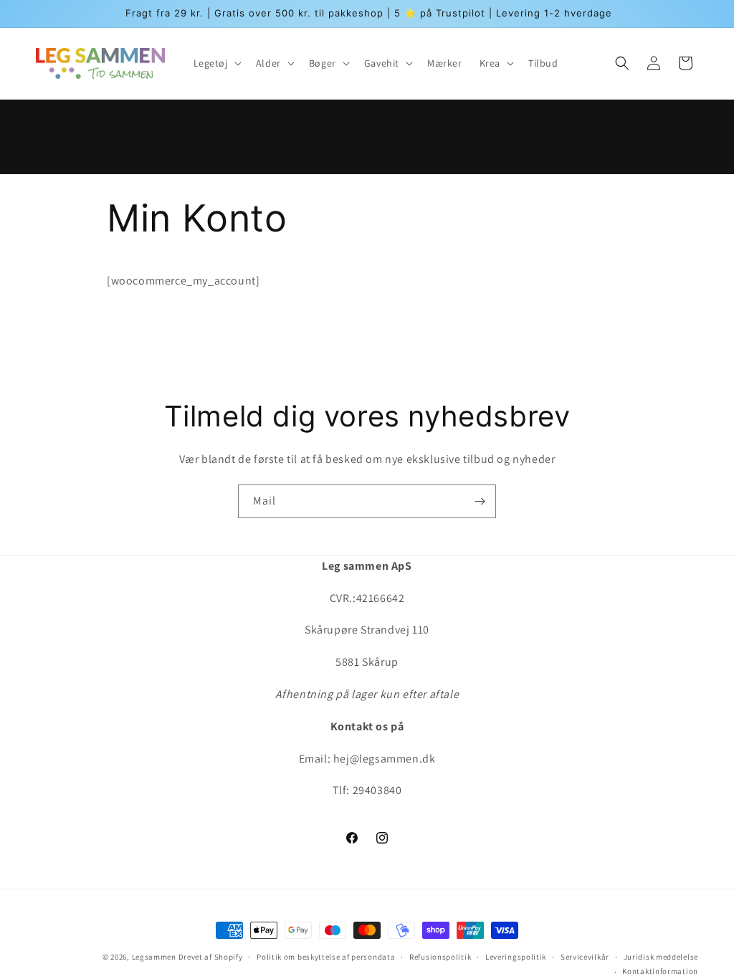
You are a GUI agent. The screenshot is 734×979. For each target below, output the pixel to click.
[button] (216, 63)
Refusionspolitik (440, 957)
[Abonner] (479, 501)
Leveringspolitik (515, 957)
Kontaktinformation (660, 971)
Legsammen (154, 957)
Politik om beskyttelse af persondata (326, 957)
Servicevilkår (585, 957)
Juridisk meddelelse (661, 957)
